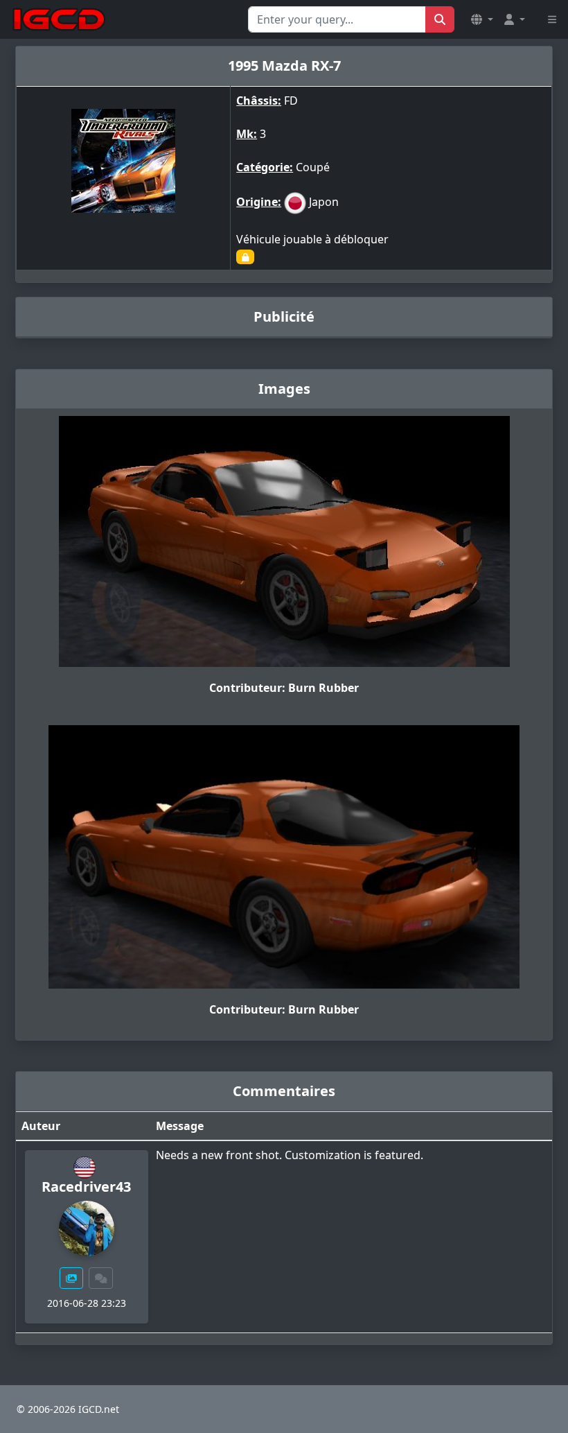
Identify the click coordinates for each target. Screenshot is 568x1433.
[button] (482, 19)
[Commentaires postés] (101, 1278)
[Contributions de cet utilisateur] (71, 1278)
